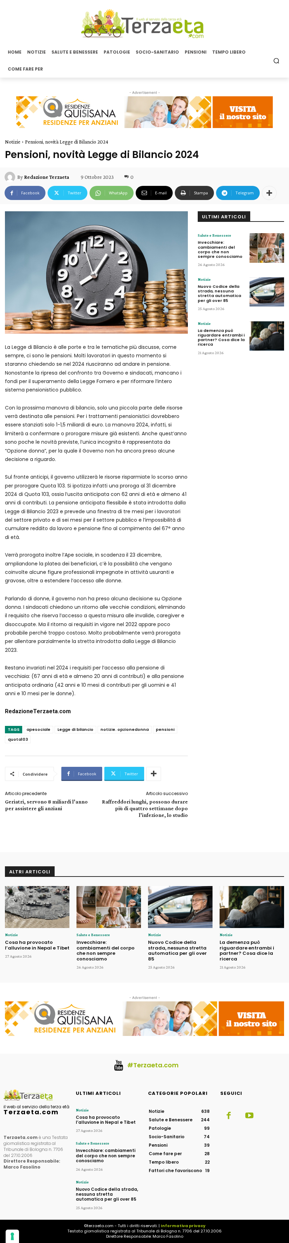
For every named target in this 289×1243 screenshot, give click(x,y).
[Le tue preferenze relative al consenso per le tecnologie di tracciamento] (12, 1236)
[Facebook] (228, 1116)
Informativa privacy (183, 1226)
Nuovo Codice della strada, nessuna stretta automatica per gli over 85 (219, 293)
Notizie (12, 142)
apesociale (38, 729)
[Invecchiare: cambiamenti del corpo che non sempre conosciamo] (267, 247)
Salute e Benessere (214, 235)
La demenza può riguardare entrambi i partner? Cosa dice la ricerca (221, 337)
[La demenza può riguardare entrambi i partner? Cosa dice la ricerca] (267, 336)
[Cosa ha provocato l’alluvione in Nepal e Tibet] (37, 907)
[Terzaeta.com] (144, 23)
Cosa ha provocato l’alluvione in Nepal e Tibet (37, 945)
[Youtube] (249, 1116)
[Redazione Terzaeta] (11, 177)
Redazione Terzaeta (46, 177)
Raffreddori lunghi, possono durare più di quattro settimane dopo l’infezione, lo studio (145, 808)
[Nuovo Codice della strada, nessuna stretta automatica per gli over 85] (267, 292)
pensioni (165, 729)
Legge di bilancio (75, 729)
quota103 (18, 739)
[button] (276, 60)
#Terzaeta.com (153, 1065)
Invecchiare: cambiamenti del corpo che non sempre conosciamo (220, 249)
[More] (269, 193)
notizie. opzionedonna (124, 729)
